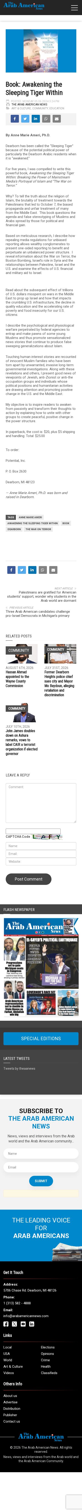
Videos (8, 1373)
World (7, 1360)
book (65, 523)
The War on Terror (38, 529)
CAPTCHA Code (18, 836)
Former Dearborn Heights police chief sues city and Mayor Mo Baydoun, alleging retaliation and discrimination (59, 683)
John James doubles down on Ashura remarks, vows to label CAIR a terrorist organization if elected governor (22, 742)
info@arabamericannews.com (26, 1316)
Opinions (47, 1354)
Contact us (11, 1421)
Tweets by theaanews (19, 1068)
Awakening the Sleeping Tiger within (33, 523)
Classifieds (49, 1373)
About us (10, 1396)
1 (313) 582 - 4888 (17, 1303)
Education (56, 108)
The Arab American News (29, 104)
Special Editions (41, 1038)
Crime (45, 1360)
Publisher (10, 1415)
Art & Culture (21, 108)
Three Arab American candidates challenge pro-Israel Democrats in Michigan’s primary (38, 614)
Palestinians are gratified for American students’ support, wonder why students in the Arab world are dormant (41, 596)
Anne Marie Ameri (30, 517)
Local (7, 1347)
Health (46, 1366)
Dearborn (14, 529)
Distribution (11, 1409)
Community (40, 108)
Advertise (10, 1402)
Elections (48, 1347)
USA (6, 1354)
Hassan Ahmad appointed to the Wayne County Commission (17, 679)
